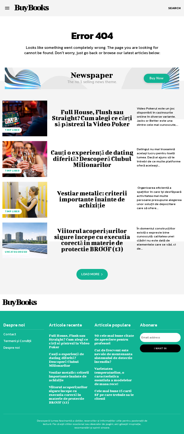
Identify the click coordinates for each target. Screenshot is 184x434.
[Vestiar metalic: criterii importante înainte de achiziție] (24, 200)
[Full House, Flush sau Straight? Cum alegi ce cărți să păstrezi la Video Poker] (24, 119)
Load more (90, 274)
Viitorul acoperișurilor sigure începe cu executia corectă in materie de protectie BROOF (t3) (92, 239)
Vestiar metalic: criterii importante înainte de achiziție (92, 199)
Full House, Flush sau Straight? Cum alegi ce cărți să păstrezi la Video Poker (92, 117)
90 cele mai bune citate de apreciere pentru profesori (114, 339)
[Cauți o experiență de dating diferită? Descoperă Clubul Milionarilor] (24, 159)
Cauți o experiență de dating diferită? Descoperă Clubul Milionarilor (92, 158)
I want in (160, 348)
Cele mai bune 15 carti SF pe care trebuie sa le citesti (114, 394)
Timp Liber (12, 130)
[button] (174, 8)
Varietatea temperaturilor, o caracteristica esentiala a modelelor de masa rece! (113, 376)
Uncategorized (16, 252)
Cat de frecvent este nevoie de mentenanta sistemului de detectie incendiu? (113, 356)
